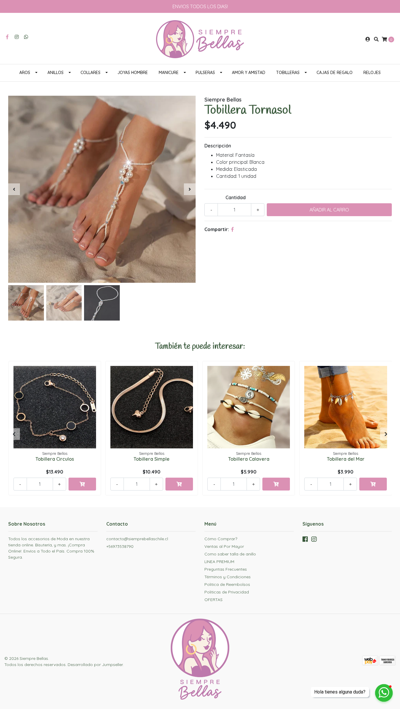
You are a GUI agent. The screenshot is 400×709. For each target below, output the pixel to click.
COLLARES (90, 72)
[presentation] (14, 189)
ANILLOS (55, 72)
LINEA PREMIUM (219, 561)
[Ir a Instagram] (17, 37)
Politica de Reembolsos (227, 584)
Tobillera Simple (152, 459)
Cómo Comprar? (220, 538)
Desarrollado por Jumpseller (95, 664)
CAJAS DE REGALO (335, 72)
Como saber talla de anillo (230, 554)
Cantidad (235, 197)
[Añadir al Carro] (82, 484)
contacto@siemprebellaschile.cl (137, 538)
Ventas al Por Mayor (224, 546)
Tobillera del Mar (346, 459)
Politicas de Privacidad (226, 592)
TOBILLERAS (288, 72)
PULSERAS (205, 72)
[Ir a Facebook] (7, 37)
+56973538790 (120, 546)
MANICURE (169, 72)
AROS (24, 72)
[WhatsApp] (26, 37)
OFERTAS (213, 599)
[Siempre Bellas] (200, 39)
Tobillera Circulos (54, 459)
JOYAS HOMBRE (132, 72)
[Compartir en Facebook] (232, 229)
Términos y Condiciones (227, 576)
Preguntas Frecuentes (225, 569)
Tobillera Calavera (248, 459)
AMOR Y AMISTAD (248, 72)
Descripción (217, 146)
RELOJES (372, 72)
